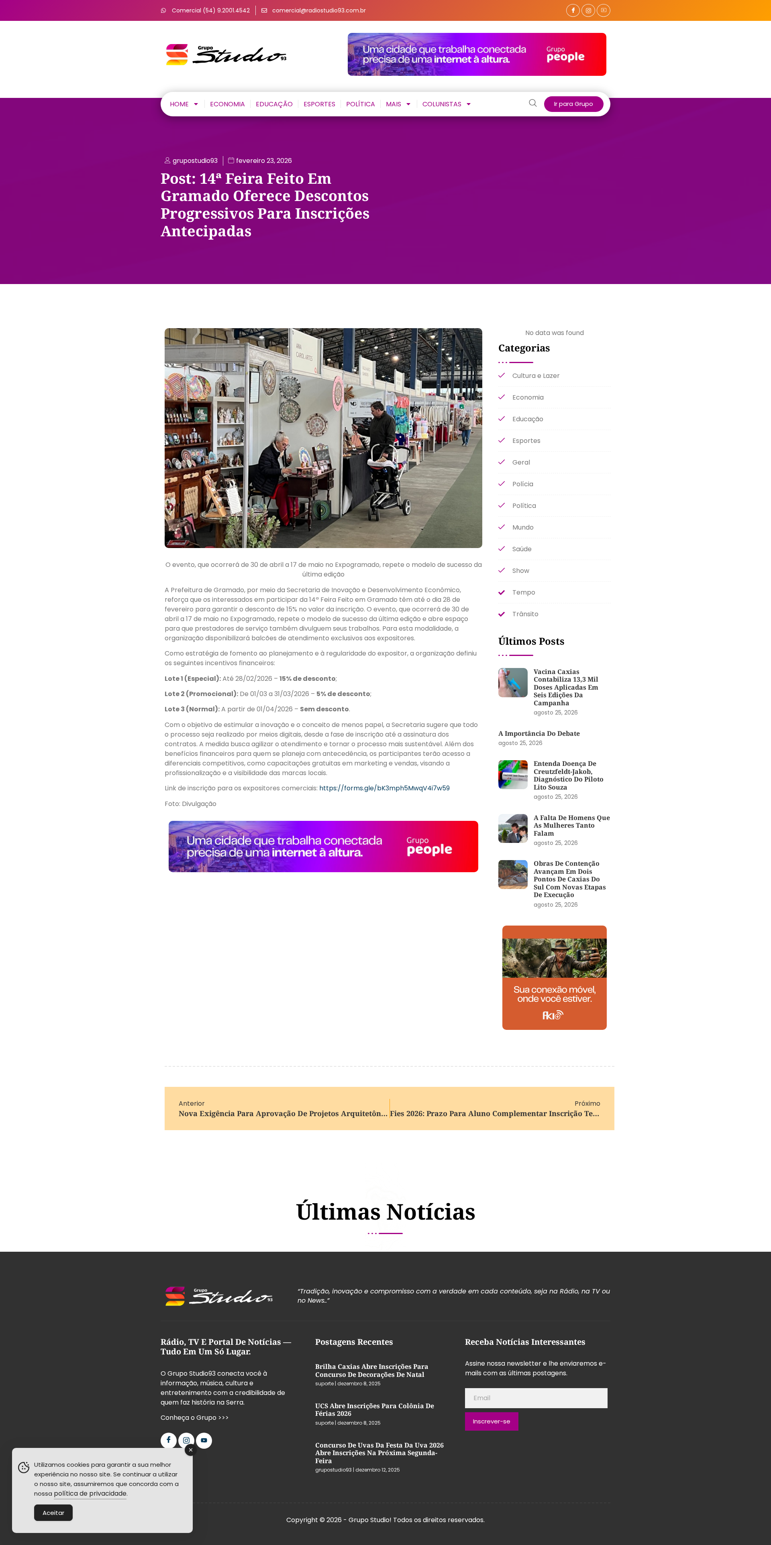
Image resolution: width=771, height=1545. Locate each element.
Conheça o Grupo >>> (195, 1417)
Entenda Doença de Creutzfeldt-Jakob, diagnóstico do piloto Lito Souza (569, 775)
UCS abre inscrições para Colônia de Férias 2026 (374, 1409)
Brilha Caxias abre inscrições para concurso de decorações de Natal (371, 1370)
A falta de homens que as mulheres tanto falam (572, 825)
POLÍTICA (360, 104)
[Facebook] (573, 10)
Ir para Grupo (573, 103)
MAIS (393, 104)
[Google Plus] (603, 10)
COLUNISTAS (441, 104)
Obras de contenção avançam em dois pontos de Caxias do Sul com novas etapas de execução (570, 879)
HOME (179, 104)
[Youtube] (204, 1441)
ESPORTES (319, 104)
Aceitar (53, 1512)
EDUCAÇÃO (274, 104)
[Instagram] (588, 10)
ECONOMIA (227, 104)
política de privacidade (90, 1493)
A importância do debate (539, 733)
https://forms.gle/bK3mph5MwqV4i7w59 (384, 788)
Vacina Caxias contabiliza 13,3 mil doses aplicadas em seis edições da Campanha (566, 687)
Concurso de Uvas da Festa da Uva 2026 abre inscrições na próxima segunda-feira (379, 1453)
